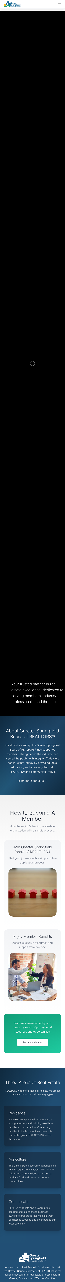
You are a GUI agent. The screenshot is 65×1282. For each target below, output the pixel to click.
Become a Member (32, 1042)
